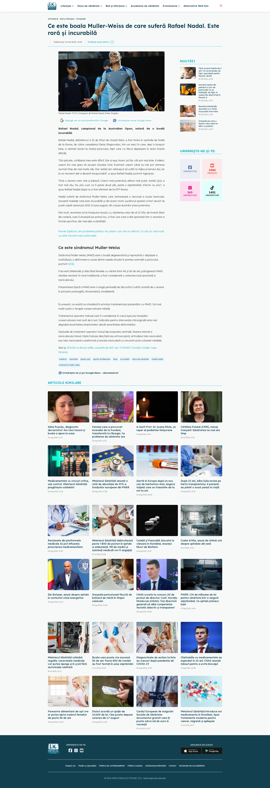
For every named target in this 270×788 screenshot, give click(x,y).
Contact (172, 765)
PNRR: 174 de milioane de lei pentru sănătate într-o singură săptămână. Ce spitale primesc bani (200, 599)
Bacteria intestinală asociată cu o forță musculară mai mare (208, 95)
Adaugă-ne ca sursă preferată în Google (86, 120)
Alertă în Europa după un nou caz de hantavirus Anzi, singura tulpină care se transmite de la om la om (155, 485)
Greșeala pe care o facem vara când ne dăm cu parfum (208, 110)
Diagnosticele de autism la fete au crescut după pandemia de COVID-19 (156, 661)
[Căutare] (221, 6)
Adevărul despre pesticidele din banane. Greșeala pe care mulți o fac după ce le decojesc (210, 126)
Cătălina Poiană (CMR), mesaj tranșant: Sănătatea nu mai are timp (200, 430)
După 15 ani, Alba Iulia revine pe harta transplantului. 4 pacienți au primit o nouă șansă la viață (201, 484)
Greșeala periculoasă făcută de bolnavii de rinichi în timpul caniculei (112, 598)
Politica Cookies (135, 765)
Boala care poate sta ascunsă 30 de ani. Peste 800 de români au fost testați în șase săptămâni (112, 661)
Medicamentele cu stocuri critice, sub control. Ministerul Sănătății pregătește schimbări (68, 484)
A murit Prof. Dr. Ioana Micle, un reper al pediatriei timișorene (156, 428)
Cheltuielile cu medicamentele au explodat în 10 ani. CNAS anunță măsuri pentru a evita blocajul (201, 661)
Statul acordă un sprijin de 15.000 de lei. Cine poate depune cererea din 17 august (112, 715)
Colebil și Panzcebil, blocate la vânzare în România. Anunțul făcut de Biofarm (155, 544)
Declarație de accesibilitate (192, 765)
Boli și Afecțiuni (67, 19)
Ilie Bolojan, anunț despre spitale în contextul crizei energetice (68, 596)
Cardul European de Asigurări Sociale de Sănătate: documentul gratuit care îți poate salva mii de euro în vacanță (154, 718)
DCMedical (53, 19)
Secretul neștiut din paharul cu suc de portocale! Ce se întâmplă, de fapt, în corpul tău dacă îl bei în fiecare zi (209, 77)
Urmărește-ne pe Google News (134, 120)
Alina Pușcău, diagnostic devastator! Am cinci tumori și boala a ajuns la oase (66, 430)
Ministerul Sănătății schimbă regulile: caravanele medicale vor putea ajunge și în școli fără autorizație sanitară (67, 662)
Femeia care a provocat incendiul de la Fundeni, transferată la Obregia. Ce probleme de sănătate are (108, 431)
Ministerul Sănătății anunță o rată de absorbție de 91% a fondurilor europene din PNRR (110, 484)
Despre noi (70, 765)
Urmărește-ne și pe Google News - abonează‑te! (90, 372)
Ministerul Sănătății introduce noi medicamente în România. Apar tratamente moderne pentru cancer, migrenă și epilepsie (201, 716)
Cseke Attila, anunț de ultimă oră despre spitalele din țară (201, 542)
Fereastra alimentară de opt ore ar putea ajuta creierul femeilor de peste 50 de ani (68, 715)
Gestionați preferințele (155, 765)
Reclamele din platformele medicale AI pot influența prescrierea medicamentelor (65, 544)
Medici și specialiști (87, 765)
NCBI (71, 264)
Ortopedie (81, 19)
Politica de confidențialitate (112, 765)
